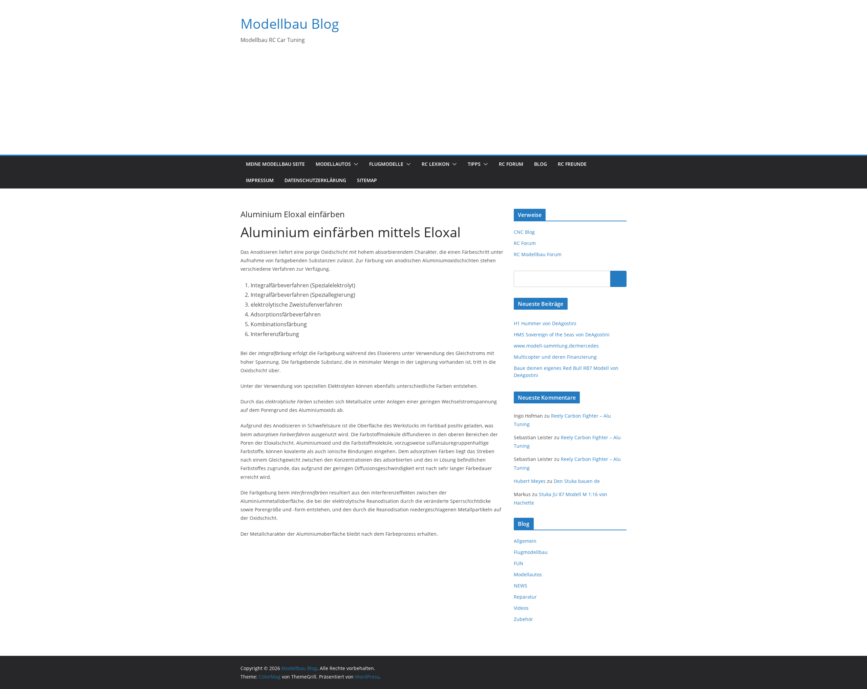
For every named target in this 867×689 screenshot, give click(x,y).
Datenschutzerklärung (315, 180)
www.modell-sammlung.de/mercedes (556, 345)
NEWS (520, 585)
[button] (354, 164)
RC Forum (511, 164)
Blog (540, 164)
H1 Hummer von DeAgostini (545, 323)
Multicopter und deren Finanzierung (555, 357)
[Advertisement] (433, 104)
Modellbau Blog (289, 23)
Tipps (474, 164)
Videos (521, 608)
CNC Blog (524, 232)
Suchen (618, 278)
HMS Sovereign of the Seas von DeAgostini (562, 334)
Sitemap (367, 180)
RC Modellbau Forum (538, 254)
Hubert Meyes (530, 481)
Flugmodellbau (531, 552)
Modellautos (333, 164)
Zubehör (523, 619)
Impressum (260, 180)
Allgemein (525, 541)
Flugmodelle (386, 164)
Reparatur (525, 597)
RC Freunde (572, 164)
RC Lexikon (435, 164)
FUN (518, 563)
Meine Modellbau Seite (275, 164)
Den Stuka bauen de (577, 481)
